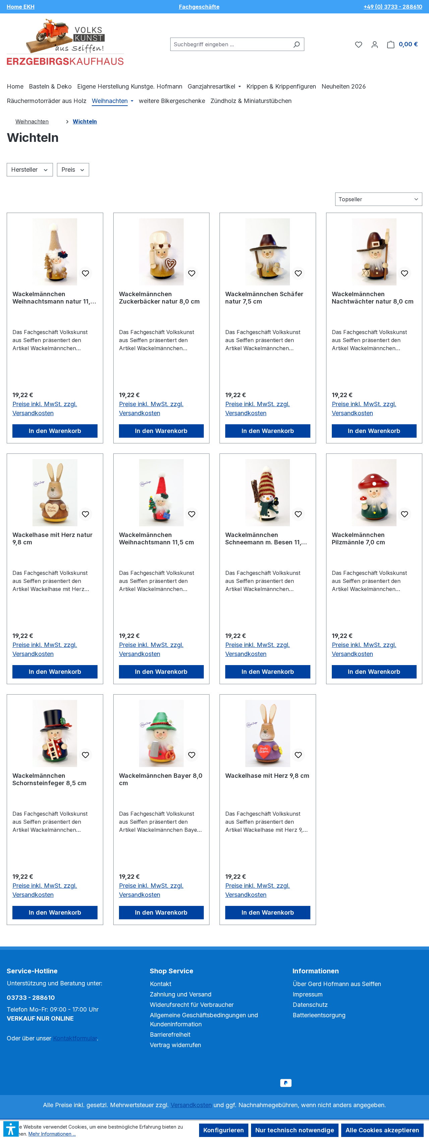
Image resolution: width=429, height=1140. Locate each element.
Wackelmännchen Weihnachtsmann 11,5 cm (156, 538)
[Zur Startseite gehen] (65, 42)
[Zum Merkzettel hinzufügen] (85, 273)
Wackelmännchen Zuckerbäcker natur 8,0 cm (159, 297)
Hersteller (25, 169)
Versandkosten (191, 1104)
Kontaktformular (75, 1038)
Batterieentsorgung (319, 1015)
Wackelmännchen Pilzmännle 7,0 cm (358, 538)
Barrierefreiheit (170, 1034)
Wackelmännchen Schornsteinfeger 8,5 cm (49, 779)
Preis (69, 169)
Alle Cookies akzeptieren (382, 1130)
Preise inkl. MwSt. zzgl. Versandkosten (44, 408)
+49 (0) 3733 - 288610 (393, 6)
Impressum (308, 994)
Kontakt (160, 983)
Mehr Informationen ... (52, 1134)
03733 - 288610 (31, 997)
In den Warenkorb (55, 430)
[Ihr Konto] (375, 44)
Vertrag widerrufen (175, 1044)
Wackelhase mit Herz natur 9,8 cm (52, 538)
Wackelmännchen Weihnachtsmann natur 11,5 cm (53, 297)
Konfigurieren (223, 1130)
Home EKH (21, 6)
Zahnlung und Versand (180, 994)
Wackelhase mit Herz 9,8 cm (267, 775)
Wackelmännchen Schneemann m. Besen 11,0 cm (265, 538)
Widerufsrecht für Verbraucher (192, 1004)
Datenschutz (310, 1004)
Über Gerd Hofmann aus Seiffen (337, 983)
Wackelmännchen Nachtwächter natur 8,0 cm (373, 297)
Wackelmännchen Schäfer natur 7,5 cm (264, 297)
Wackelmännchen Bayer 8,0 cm (160, 779)
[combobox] (229, 44)
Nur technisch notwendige (294, 1130)
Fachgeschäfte (199, 6)
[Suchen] (296, 44)
